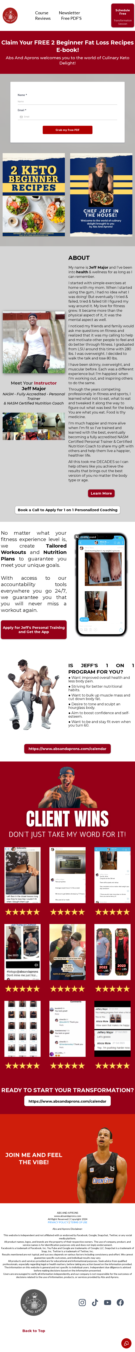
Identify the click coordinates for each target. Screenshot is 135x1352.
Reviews (43, 18)
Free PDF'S (71, 18)
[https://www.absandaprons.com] (10, 15)
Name (22, 94)
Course (41, 12)
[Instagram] (82, 1302)
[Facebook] (120, 1302)
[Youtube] (107, 1302)
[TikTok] (95, 1302)
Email (22, 110)
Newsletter (69, 12)
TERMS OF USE (78, 1222)
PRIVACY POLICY (58, 1222)
